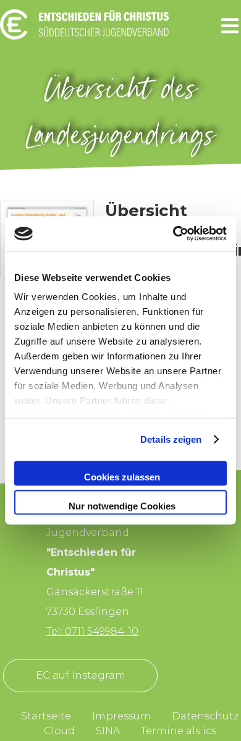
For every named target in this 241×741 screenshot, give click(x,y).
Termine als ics (178, 731)
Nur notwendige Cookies (122, 506)
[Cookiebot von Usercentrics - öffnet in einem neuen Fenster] (173, 234)
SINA (108, 731)
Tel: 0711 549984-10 (92, 631)
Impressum (121, 716)
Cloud (59, 731)
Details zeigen (170, 439)
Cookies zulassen (122, 476)
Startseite (46, 716)
